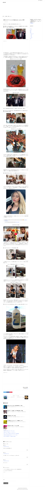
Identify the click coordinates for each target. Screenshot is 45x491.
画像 (6, 16)
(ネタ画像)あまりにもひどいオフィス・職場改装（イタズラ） (15, 420)
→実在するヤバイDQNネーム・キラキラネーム (9, 432)
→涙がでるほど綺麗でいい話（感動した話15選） (9, 436)
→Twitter (31, 22)
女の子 (31, 34)
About (31, 28)
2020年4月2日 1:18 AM (6, 446)
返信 (27, 457)
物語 (30, 31)
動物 (30, 30)
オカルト (31, 29)
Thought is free (26, 489)
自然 (31, 36)
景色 (31, 35)
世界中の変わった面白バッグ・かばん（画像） (13, 425)
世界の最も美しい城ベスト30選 (11, 415)
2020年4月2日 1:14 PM (6, 453)
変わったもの (10, 16)
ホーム (4, 16)
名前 (3, 479)
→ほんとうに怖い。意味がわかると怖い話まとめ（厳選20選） (11, 433)
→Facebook (31, 23)
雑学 (30, 38)
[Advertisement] (22, 10)
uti (27, 388)
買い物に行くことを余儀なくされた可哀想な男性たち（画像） (15, 410)
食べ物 (31, 37)
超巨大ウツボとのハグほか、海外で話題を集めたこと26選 (14, 405)
